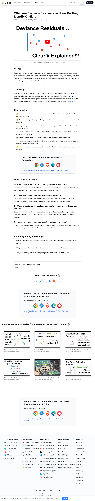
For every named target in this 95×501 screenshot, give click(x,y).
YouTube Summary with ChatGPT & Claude (40, 311)
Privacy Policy (48, 498)
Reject (58, 498)
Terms (43, 494)
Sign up (89, 3)
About (36, 3)
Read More (71, 101)
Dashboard (72, 3)
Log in (82, 3)
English (16, 267)
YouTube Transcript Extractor (59, 170)
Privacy (50, 494)
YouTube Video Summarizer (36, 170)
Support (37, 494)
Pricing (43, 3)
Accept (65, 498)
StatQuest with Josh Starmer (42, 20)
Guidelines (57, 494)
